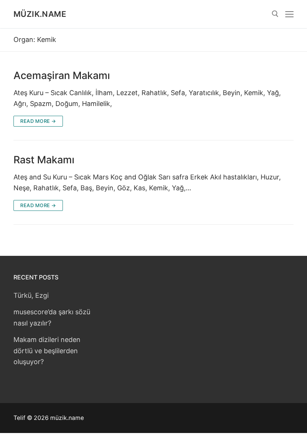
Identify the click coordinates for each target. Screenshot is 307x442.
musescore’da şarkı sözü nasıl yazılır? (51, 317)
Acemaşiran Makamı (61, 76)
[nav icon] (289, 14)
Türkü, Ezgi (31, 295)
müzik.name (39, 14)
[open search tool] (275, 13)
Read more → (38, 121)
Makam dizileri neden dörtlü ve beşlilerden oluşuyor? (46, 350)
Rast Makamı (44, 160)
